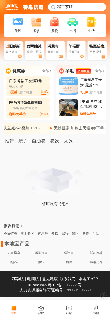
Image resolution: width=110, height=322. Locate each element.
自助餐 (38, 141)
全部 (45, 71)
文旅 (68, 141)
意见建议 (50, 279)
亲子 (22, 141)
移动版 (18, 279)
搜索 (97, 7)
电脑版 (33, 279)
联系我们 (68, 279)
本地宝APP (88, 279)
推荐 (9, 141)
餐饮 (54, 141)
